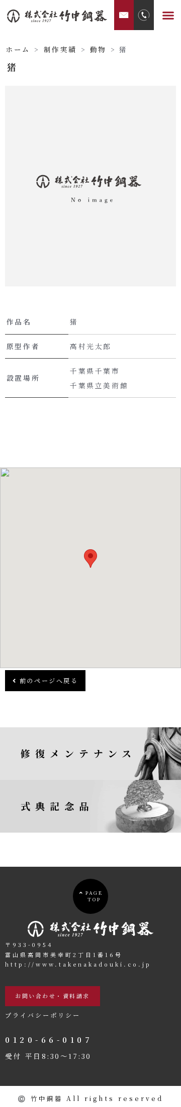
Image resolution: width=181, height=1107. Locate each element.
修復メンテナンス (78, 753)
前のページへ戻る (47, 680)
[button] (168, 15)
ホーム (18, 49)
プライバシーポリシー (42, 1015)
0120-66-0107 (49, 1039)
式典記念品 (57, 806)
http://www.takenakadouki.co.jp (78, 964)
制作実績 (60, 49)
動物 (98, 49)
